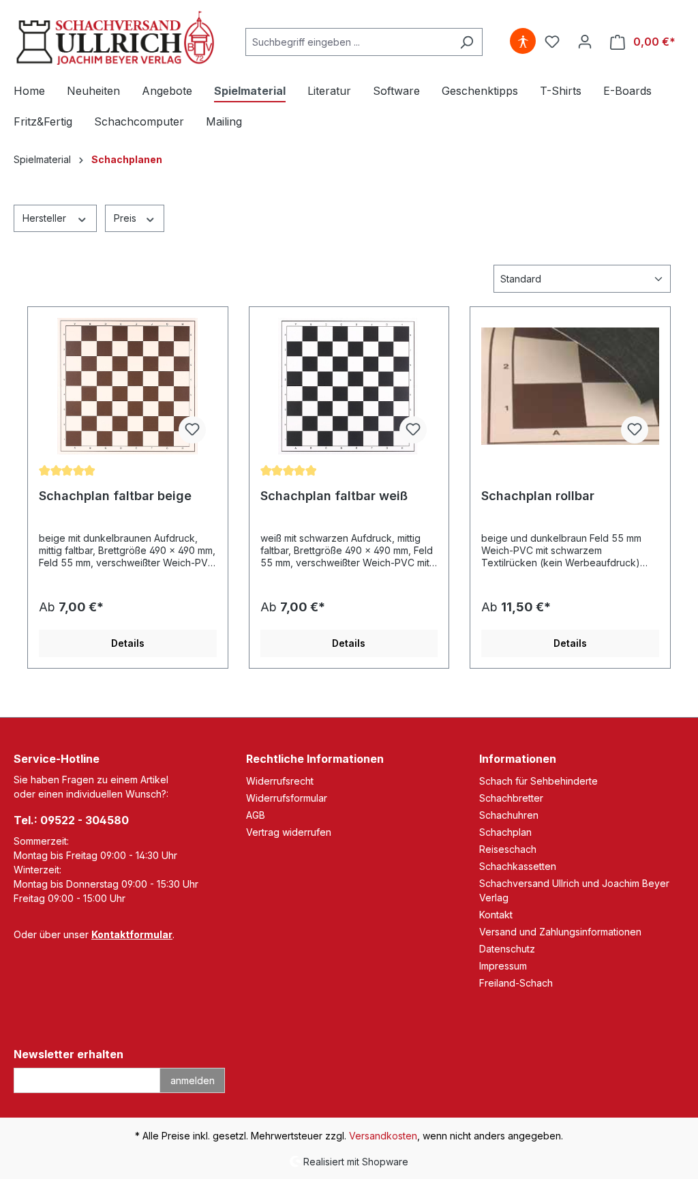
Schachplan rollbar (537, 496)
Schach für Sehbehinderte (538, 781)
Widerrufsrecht (280, 781)
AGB (255, 815)
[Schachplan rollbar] (570, 386)
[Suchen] (467, 42)
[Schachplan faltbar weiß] (349, 386)
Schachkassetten (517, 866)
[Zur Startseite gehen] (116, 39)
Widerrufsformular (286, 798)
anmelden (192, 1080)
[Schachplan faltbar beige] (128, 386)
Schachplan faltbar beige (115, 496)
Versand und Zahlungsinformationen (560, 931)
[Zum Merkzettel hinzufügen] (192, 429)
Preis (126, 218)
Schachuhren (508, 815)
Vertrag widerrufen (288, 832)
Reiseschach (507, 849)
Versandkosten (383, 1135)
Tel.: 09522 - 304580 (71, 820)
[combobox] (348, 42)
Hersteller (45, 218)
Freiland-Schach (516, 983)
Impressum (503, 966)
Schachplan (505, 832)
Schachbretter (511, 798)
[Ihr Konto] (584, 41)
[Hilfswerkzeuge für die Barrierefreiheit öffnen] (523, 41)
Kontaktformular (131, 934)
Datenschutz (507, 949)
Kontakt (496, 914)
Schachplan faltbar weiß (334, 496)
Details (128, 643)
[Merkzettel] (552, 41)
